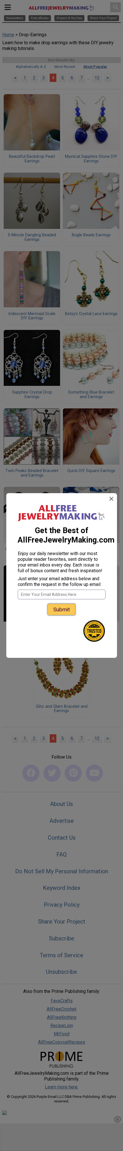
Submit (61, 609)
